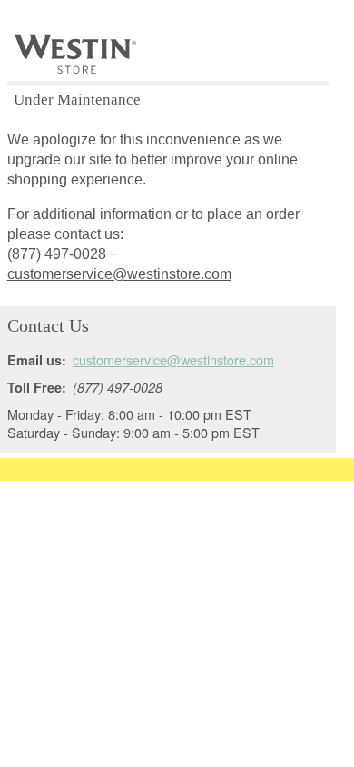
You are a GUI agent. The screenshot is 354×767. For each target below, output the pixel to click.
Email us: (36, 360)
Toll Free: (36, 387)
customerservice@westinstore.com (119, 274)
